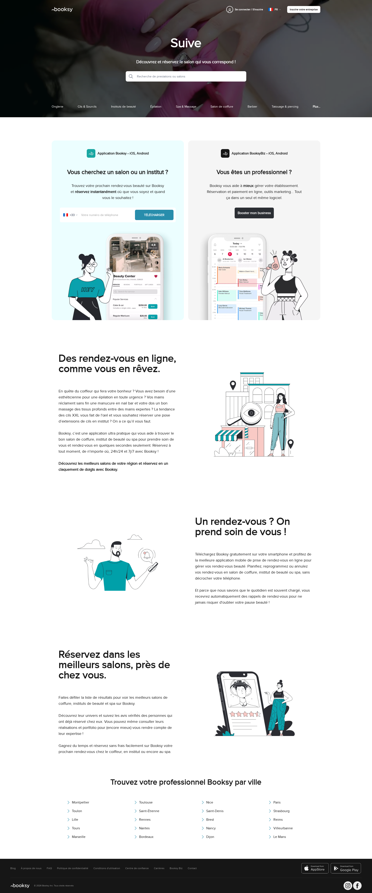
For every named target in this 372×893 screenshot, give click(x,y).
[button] (129, 76)
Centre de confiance (137, 868)
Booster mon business (254, 212)
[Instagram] (348, 885)
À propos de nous (31, 868)
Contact (192, 868)
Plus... (316, 106)
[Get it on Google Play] (346, 868)
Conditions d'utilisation (106, 868)
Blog (13, 868)
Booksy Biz (176, 868)
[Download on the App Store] (315, 868)
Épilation (155, 106)
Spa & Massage (186, 106)
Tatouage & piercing (285, 106)
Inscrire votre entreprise (304, 9)
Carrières (159, 868)
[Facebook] (357, 885)
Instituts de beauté (123, 106)
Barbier (252, 106)
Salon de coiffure (222, 106)
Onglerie (57, 106)
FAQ (49, 868)
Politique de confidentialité (72, 868)
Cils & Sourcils (87, 106)
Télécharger (154, 215)
